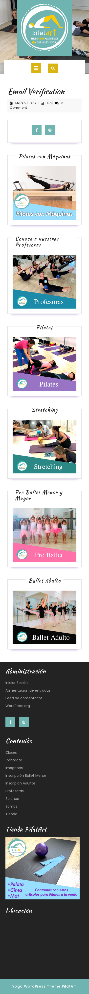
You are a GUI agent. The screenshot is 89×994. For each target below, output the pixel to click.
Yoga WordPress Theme (36, 986)
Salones (12, 798)
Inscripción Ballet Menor (25, 775)
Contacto (13, 760)
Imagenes (14, 767)
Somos (11, 806)
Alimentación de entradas (27, 690)
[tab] (36, 68)
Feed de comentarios (24, 698)
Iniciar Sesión (16, 682)
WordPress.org (17, 705)
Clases (11, 752)
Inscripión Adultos (20, 783)
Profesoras (14, 790)
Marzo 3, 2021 (26, 103)
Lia (49, 103)
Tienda (11, 814)
